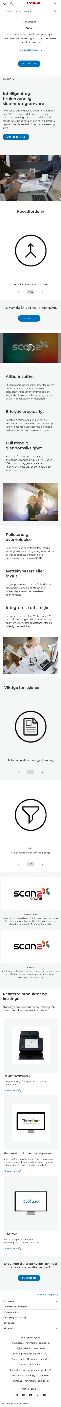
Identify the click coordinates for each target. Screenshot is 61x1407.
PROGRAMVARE (30, 22)
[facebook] (16, 1395)
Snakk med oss (29, 64)
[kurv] (4, 3)
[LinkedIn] (30, 1395)
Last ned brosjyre (30, 50)
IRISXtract (10, 1234)
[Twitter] (37, 1395)
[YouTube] (44, 1395)
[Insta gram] (23, 1395)
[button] (19, 292)
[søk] (11, 3)
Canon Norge (29, 1389)
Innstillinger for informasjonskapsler (30, 1381)
